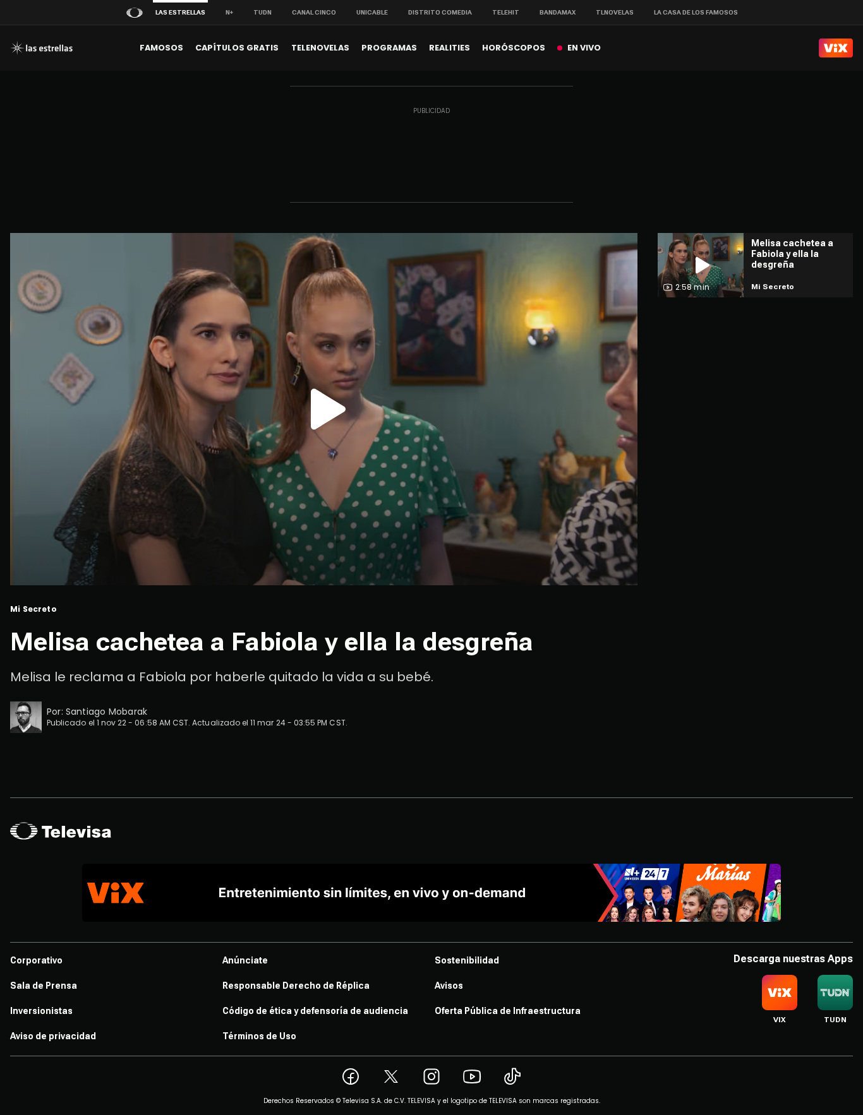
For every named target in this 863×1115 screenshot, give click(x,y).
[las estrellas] (41, 48)
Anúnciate (245, 960)
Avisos (449, 986)
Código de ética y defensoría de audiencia (315, 1011)
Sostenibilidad (467, 960)
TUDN (262, 12)
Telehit (505, 12)
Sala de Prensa (43, 986)
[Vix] (836, 48)
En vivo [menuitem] (584, 47)
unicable (372, 12)
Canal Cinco (314, 12)
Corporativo (36, 960)
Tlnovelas (615, 12)
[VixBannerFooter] (431, 893)
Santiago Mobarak (106, 711)
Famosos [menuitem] (161, 47)
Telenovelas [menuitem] (320, 47)
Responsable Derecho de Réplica (296, 986)
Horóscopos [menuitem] (513, 47)
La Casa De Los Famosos (696, 12)
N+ (229, 12)
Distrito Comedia (440, 12)
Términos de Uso (259, 1036)
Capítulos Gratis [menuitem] (237, 47)
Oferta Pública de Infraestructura (508, 1011)
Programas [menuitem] (389, 47)
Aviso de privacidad (53, 1036)
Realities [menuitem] (449, 47)
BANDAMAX (558, 12)
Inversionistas (41, 1011)
